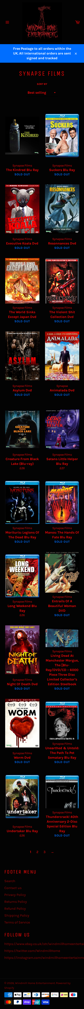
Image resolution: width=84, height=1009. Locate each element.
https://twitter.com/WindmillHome (32, 951)
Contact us (13, 888)
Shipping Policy (16, 915)
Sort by (42, 84)
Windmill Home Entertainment (35, 983)
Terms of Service (17, 922)
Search (9, 881)
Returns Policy (15, 902)
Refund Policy (15, 908)
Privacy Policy (15, 895)
